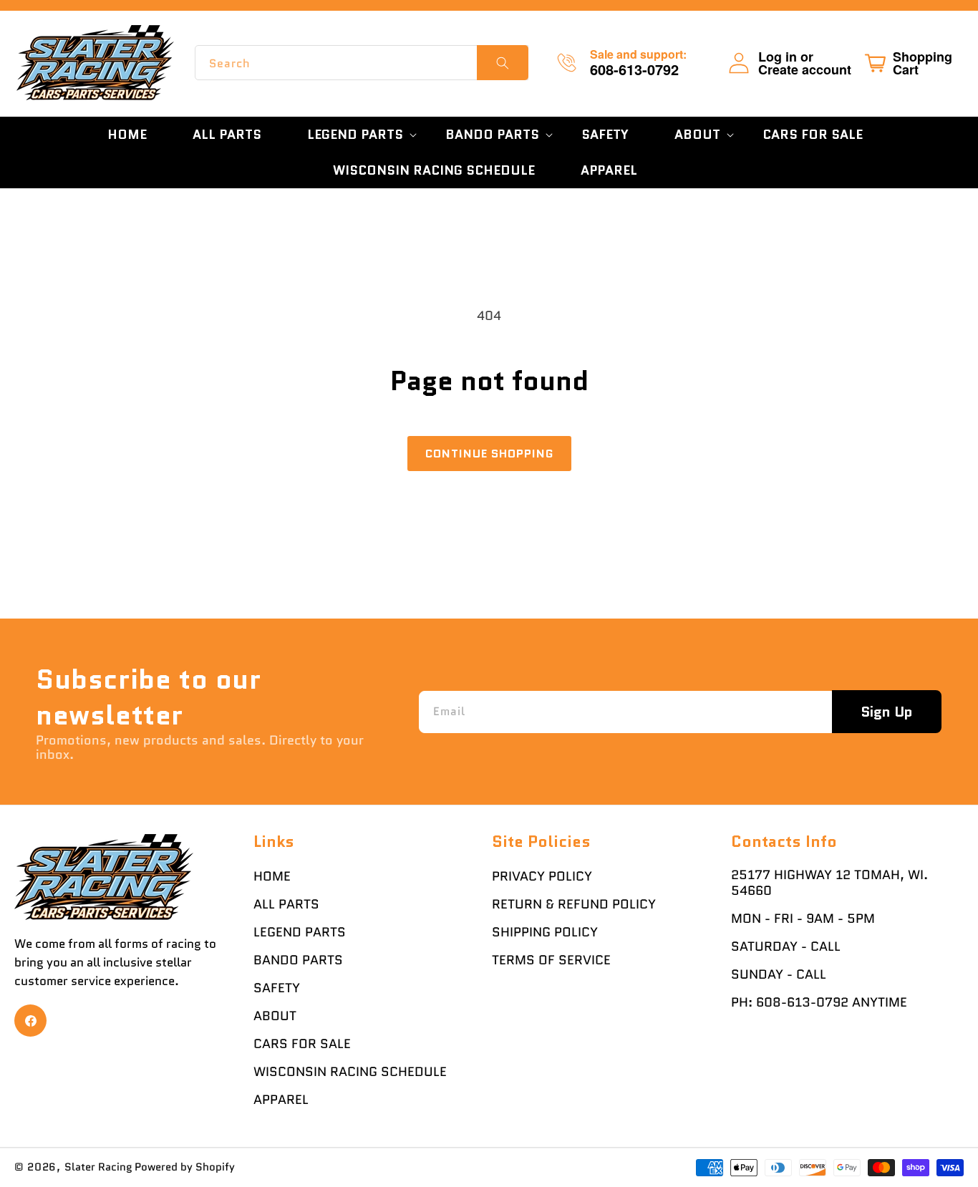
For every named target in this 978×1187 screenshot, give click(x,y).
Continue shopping (489, 453)
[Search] (502, 62)
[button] (353, 134)
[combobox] (361, 62)
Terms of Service (551, 960)
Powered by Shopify (185, 1167)
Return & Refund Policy (574, 904)
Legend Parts (299, 932)
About (274, 1016)
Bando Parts (298, 960)
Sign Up (887, 712)
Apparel (281, 1100)
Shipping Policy (545, 932)
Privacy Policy (542, 876)
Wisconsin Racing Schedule (350, 1072)
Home (272, 876)
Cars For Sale (302, 1044)
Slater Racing (98, 1167)
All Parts (286, 904)
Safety (276, 988)
